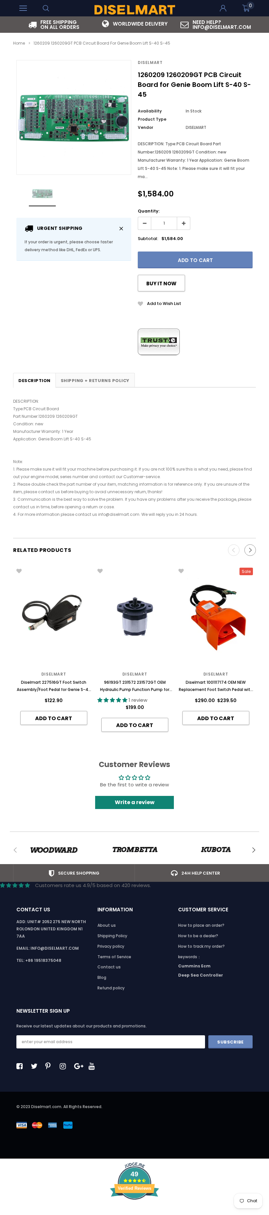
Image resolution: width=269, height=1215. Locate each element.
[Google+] (79, 1066)
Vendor (145, 127)
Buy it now (161, 283)
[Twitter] (36, 1066)
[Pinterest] (50, 1066)
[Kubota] (215, 850)
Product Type (152, 119)
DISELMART (150, 62)
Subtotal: (148, 238)
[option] (53, 24)
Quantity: (148, 211)
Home (19, 43)
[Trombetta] (134, 850)
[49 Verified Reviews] (134, 1211)
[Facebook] (21, 1066)
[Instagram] (65, 1066)
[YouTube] (93, 1066)
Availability (150, 111)
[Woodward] (53, 850)
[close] (121, 228)
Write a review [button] (135, 802)
